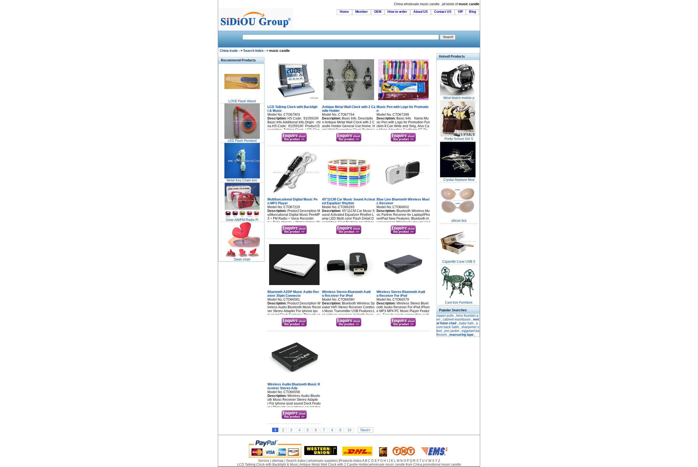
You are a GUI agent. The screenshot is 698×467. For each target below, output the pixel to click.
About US (420, 12)
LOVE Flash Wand (242, 101)
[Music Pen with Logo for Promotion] (403, 101)
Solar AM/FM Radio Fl (242, 220)
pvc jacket (451, 331)
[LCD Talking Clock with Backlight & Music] (294, 101)
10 (349, 430)
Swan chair (242, 259)
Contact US (443, 12)
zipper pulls (445, 316)
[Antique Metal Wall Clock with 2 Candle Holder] (349, 101)
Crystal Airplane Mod (458, 180)
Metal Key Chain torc (242, 180)
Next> (365, 430)
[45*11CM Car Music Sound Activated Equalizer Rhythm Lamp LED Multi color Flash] (349, 193)
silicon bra (459, 221)
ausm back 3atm (457, 325)
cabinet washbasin (457, 319)
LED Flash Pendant (242, 141)
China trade (229, 51)
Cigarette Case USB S (458, 262)
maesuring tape (461, 335)
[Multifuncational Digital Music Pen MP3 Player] (294, 193)
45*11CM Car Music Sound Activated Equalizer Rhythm (348, 201)
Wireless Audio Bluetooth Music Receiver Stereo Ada (293, 386)
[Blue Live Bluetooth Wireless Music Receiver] (403, 193)
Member (361, 12)
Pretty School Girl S (458, 139)
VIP (460, 12)
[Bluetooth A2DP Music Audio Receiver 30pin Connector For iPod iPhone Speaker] (294, 286)
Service (263, 461)
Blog (472, 12)
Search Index (253, 51)
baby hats (466, 323)
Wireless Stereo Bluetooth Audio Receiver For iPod (346, 294)
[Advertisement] (234, 345)
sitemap (278, 461)
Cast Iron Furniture (459, 302)
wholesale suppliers (323, 461)
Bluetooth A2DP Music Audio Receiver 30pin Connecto (293, 294)
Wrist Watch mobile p (458, 98)
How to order (397, 12)
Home (344, 12)
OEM (377, 12)
